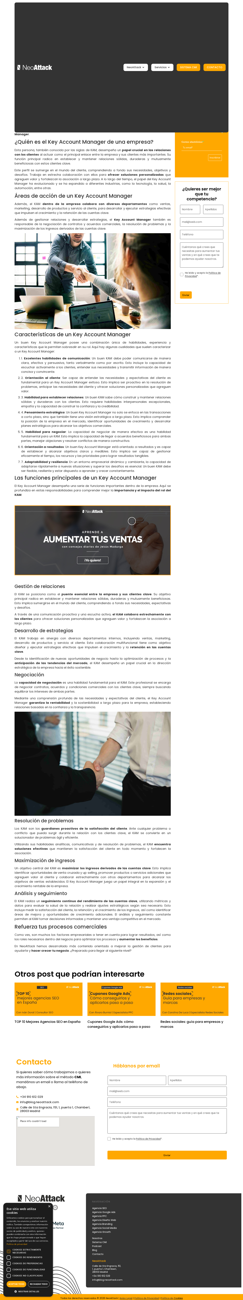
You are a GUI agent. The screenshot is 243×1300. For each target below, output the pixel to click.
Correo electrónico (192, 142)
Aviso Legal (126, 1298)
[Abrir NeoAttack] (143, 67)
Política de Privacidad (148, 1138)
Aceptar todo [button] (16, 1284)
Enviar (185, 294)
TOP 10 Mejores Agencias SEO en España (48, 1021)
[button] (28, 1291)
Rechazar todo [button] (39, 1284)
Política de (167, 1298)
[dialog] (28, 1250)
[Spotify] (55, 1207)
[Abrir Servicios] (168, 67)
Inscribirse (215, 157)
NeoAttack (27, 946)
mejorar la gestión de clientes (138, 946)
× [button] (49, 1206)
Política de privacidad (17, 1244)
